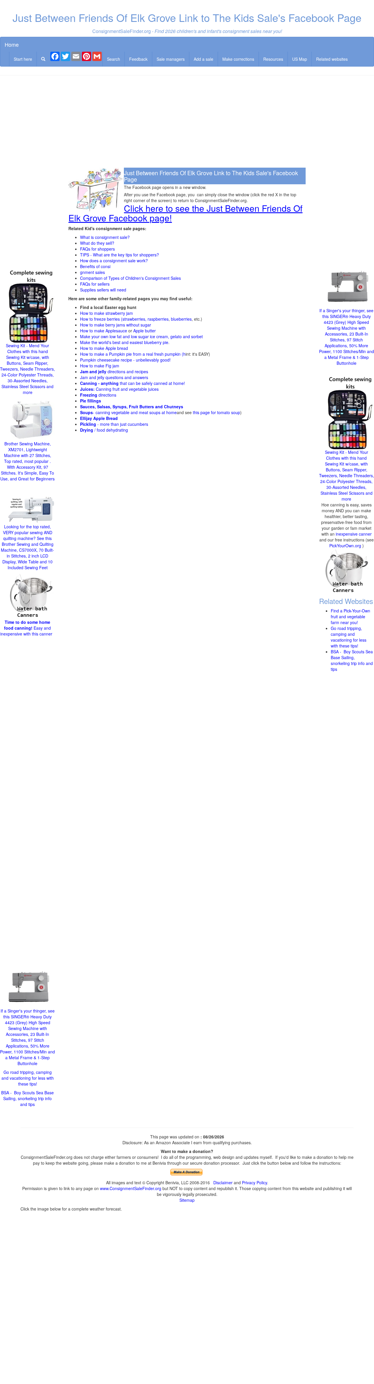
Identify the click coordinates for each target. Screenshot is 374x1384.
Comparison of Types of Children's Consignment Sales (130, 278)
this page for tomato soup (216, 412)
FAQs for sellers (95, 284)
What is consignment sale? (105, 237)
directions (98, 395)
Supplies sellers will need (103, 290)
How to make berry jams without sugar (115, 325)
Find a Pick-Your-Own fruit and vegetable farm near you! (350, 616)
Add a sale (203, 59)
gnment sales (92, 272)
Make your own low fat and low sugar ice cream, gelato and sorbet (141, 336)
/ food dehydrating (104, 430)
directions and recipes (114, 371)
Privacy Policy (254, 1182)
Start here (23, 59)
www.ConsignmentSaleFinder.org (130, 1188)
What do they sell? (97, 243)
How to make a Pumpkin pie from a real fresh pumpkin (130, 354)
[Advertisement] (187, 122)
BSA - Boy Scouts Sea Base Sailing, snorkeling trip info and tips (27, 1098)
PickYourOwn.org (345, 545)
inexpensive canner (354, 534)
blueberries (181, 319)
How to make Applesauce (103, 331)
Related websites (332, 59)
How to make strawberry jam (106, 313)
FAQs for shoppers (97, 249)
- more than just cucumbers (114, 424)
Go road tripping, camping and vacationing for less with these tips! (27, 1078)
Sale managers (171, 59)
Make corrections (238, 59)
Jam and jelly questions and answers (114, 377)
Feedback (138, 59)
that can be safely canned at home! (132, 383)
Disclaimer (223, 1182)
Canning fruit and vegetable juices (119, 389)
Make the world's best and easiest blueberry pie (124, 342)
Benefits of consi (95, 266)
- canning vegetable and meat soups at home (128, 412)
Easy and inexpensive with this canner (26, 628)
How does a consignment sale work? (114, 260)
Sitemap (187, 1200)
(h (183, 354)
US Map (299, 59)
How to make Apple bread (104, 348)
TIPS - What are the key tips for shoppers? (119, 255)
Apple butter (144, 331)
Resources (273, 59)
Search (113, 59)
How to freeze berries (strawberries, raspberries (124, 319)
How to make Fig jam (99, 366)
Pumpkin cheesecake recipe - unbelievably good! (125, 360)
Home (12, 44)
